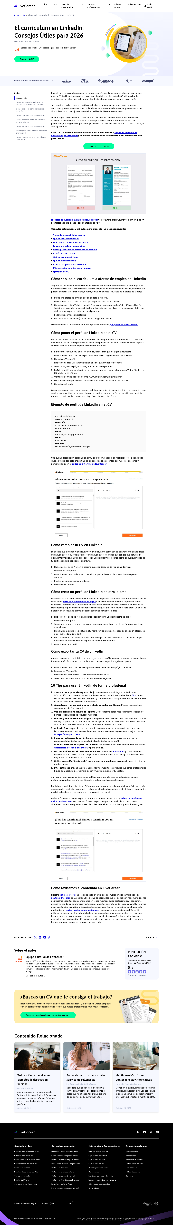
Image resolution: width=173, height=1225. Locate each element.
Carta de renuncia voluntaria (62, 1172)
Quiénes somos (132, 1152)
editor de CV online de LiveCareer (89, 463)
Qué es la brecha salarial (66, 238)
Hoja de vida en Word (97, 1160)
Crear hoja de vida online (98, 1168)
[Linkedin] (144, 1132)
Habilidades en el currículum (25, 1164)
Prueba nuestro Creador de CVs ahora (48, 1015)
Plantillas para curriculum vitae (26, 1152)
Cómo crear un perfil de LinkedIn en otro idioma (30, 120)
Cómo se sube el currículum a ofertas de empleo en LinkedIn (29, 103)
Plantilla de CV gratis (22, 1180)
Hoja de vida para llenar (98, 1156)
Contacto (136, 4)
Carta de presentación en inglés (63, 1176)
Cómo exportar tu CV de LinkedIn (30, 126)
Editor (45, 4)
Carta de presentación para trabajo (65, 1160)
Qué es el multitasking (64, 260)
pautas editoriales (60, 897)
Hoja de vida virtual (96, 1164)
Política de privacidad (134, 1164)
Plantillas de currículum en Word (27, 1172)
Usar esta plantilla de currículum (99, 183)
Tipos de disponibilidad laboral (69, 235)
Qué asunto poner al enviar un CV (70, 242)
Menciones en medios (134, 1160)
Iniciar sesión (150, 6)
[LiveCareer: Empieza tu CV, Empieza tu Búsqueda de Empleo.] (24, 6)
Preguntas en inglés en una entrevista (103, 1180)
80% (134, 695)
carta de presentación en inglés (79, 601)
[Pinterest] (151, 1132)
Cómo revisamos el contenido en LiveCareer (31, 138)
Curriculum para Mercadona (25, 1184)
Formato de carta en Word (61, 1184)
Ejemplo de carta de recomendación (65, 1188)
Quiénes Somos (117, 6)
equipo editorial (68, 894)
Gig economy (94, 1172)
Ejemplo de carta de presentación (64, 1156)
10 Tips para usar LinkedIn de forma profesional (31, 131)
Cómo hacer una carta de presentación (67, 1164)
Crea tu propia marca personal (69, 264)
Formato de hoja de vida (98, 1152)
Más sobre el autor (34, 976)
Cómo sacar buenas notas (99, 1184)
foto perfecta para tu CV (67, 734)
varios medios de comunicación (82, 910)
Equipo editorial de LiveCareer (35, 48)
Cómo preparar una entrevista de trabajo (75, 249)
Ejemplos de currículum (23, 1156)
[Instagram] (157, 1132)
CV (54, 4)
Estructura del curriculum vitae (69, 246)
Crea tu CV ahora (99, 146)
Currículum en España (64, 253)
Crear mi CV (27, 59)
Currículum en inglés (22, 1176)
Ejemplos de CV (61, 271)
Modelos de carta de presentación (64, 1152)
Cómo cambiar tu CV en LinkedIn (30, 115)
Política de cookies (133, 1172)
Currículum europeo (22, 1168)
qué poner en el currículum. (124, 324)
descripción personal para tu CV (71, 747)
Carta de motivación (59, 1168)
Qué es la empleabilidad (65, 257)
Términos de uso (132, 1168)
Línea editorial (131, 1156)
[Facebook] (138, 1132)
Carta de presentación (67, 6)
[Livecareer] (24, 1132)
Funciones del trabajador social (101, 1176)
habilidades (118, 751)
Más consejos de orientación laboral (72, 268)
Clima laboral (94, 1188)
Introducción (21, 98)
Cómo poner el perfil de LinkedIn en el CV (30, 110)
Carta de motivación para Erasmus (65, 1180)
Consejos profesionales (93, 6)
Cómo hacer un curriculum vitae (27, 1160)
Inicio (16, 15)
